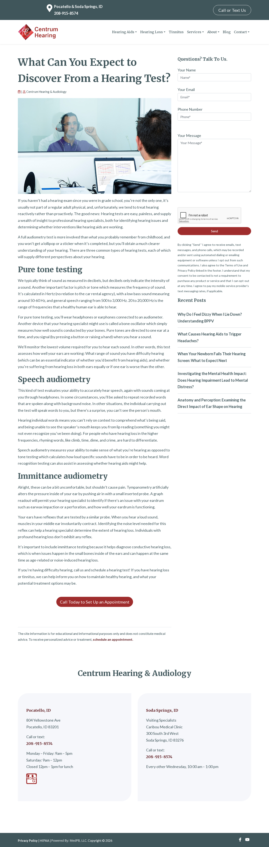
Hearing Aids (123, 32)
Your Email (186, 89)
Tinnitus (176, 32)
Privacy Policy (28, 840)
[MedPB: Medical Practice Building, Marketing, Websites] (69, 840)
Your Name (187, 70)
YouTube (247, 839)
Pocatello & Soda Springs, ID (78, 6)
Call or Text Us (232, 10)
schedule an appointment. (113, 639)
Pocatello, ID (38, 710)
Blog (227, 32)
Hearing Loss (151, 32)
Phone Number (190, 109)
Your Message (189, 135)
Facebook (240, 839)
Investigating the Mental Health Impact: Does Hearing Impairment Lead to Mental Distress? (213, 380)
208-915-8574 (66, 13)
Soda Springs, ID (162, 710)
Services (194, 32)
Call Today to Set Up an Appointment (94, 601)
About (212, 32)
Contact (240, 32)
